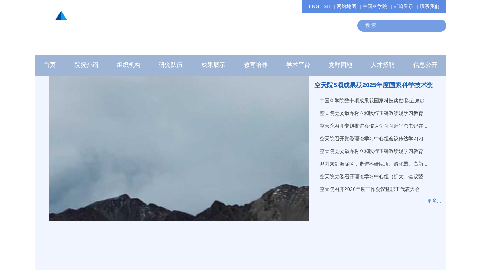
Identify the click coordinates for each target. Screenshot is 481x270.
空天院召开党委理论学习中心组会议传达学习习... (373, 138)
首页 (50, 65)
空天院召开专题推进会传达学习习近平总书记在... (373, 126)
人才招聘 (383, 65)
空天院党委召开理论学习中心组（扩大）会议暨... (373, 176)
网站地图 (346, 6)
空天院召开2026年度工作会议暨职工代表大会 (370, 189)
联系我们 (429, 6)
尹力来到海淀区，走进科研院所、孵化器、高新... (373, 164)
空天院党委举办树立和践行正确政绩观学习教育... (373, 113)
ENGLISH (319, 6)
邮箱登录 (403, 6)
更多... (434, 201)
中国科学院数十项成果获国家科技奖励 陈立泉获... (374, 100)
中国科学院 (375, 6)
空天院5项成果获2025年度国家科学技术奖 (373, 85)
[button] (171, 67)
